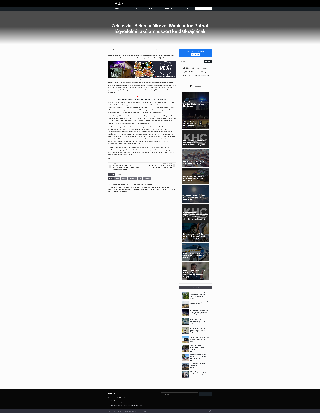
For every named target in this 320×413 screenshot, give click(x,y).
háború (124, 178)
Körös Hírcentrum (114, 50)
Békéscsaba (188, 68)
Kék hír (200, 72)
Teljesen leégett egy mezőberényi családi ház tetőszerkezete (192, 123)
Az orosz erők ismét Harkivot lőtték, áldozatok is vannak (130, 184)
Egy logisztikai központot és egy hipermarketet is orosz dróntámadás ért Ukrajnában (194, 142)
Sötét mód (186, 8)
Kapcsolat (168, 8)
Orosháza (204, 68)
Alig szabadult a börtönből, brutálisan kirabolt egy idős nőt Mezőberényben (195, 104)
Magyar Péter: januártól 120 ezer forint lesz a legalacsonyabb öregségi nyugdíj (194, 273)
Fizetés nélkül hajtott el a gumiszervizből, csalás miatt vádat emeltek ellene (142, 99)
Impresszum (114, 405)
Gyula (185, 72)
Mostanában (195, 86)
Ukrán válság (132, 178)
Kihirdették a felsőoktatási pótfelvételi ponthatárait (193, 162)
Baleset (192, 71)
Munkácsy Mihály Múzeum (202, 75)
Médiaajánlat (139, 405)
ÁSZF (133, 405)
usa (140, 178)
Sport (206, 72)
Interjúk (134, 8)
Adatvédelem (127, 405)
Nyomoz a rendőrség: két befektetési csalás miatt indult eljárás (195, 255)
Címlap (117, 8)
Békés (198, 68)
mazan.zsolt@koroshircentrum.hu (120, 403)
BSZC (191, 75)
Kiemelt (151, 8)
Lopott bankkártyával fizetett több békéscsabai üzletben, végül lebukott (194, 178)
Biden (117, 178)
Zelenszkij (147, 178)
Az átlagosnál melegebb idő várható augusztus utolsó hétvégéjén (194, 198)
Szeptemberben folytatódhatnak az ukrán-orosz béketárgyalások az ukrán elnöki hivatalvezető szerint (195, 216)
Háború (120, 174)
